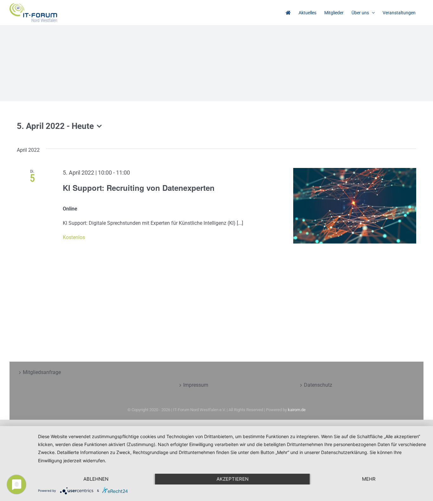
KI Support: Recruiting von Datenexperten (139, 187)
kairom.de (297, 409)
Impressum (195, 385)
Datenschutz (318, 385)
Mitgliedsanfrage (42, 372)
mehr (369, 479)
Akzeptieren (233, 479)
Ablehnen (95, 479)
